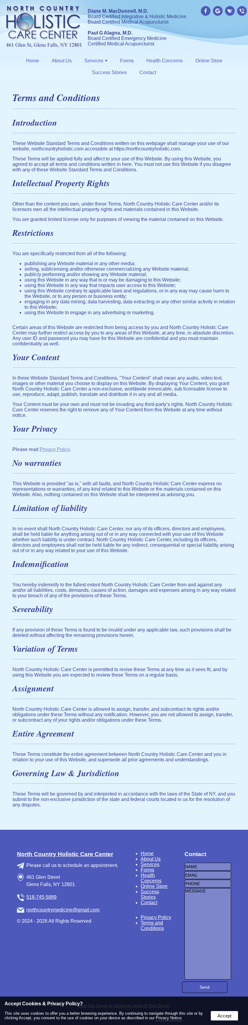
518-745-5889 (41, 897)
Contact (147, 72)
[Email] (207, 875)
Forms (127, 60)
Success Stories (109, 72)
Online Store (208, 60)
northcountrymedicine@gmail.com (63, 909)
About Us (62, 60)
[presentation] (206, 11)
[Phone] (207, 883)
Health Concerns (164, 60)
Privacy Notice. (169, 1018)
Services (150, 864)
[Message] (207, 978)
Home (32, 60)
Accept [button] (224, 1015)
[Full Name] (207, 866)
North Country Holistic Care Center (65, 854)
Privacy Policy (55, 449)
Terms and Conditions (152, 925)
